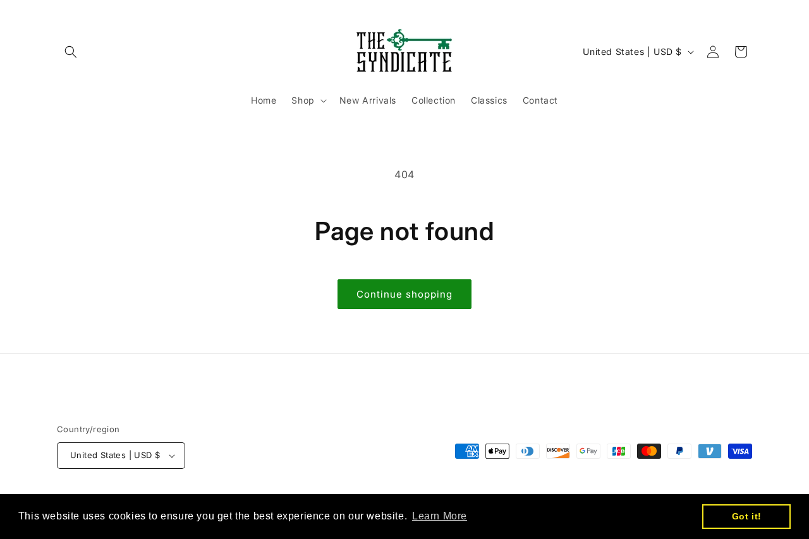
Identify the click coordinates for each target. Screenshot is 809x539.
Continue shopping (404, 294)
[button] (71, 52)
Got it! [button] (747, 516)
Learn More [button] (439, 516)
